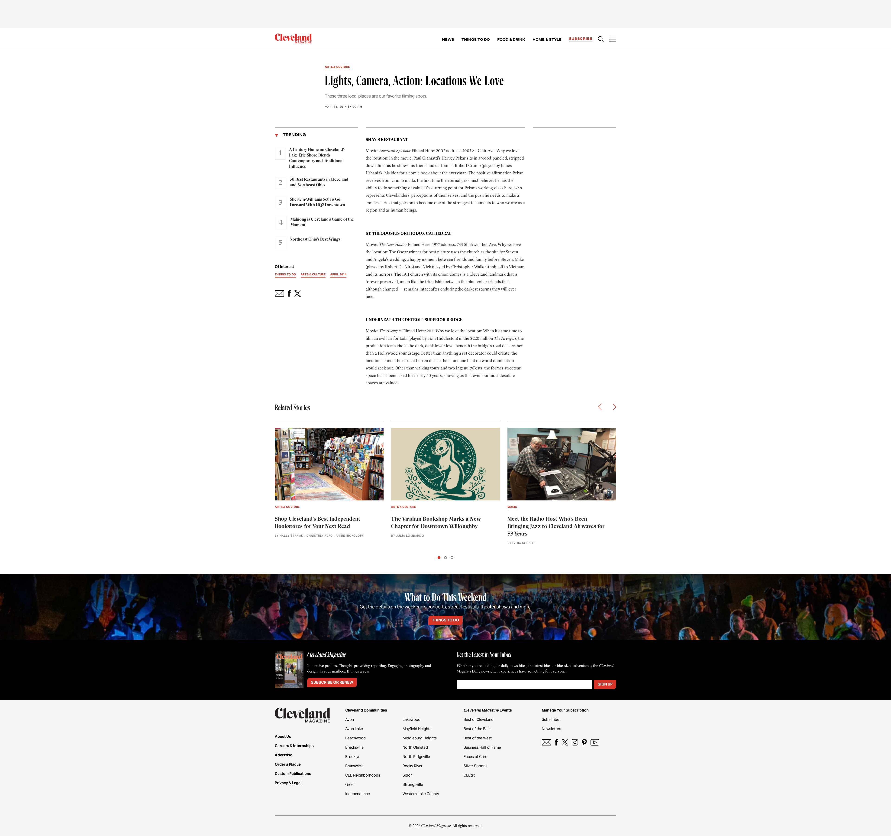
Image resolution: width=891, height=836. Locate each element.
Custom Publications (293, 773)
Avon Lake (354, 728)
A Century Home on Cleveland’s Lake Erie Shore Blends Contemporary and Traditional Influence (317, 158)
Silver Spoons (475, 766)
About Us (283, 736)
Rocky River (413, 766)
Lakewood (411, 719)
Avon (349, 719)
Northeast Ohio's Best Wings (315, 239)
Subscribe (580, 38)
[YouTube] (595, 742)
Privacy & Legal (288, 782)
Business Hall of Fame (482, 747)
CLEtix (469, 775)
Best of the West (478, 738)
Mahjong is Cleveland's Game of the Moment (322, 222)
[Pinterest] (584, 742)
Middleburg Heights (420, 738)
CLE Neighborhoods (362, 775)
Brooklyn (352, 756)
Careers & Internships (294, 745)
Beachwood (355, 738)
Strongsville (413, 784)
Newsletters (552, 728)
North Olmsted (415, 747)
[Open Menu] (612, 39)
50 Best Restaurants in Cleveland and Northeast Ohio (319, 182)
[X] (565, 742)
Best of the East (477, 728)
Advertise (283, 755)
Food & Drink (511, 39)
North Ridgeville (416, 756)
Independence (357, 793)
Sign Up (605, 684)
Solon (408, 775)
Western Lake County (421, 793)
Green (350, 784)
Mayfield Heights (417, 728)
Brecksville (354, 747)
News (448, 39)
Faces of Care (475, 756)
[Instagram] (575, 742)
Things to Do (476, 39)
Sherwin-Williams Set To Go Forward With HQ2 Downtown (317, 202)
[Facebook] (556, 742)
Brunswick (354, 766)
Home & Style (547, 39)
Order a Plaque (288, 764)
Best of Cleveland (479, 719)
